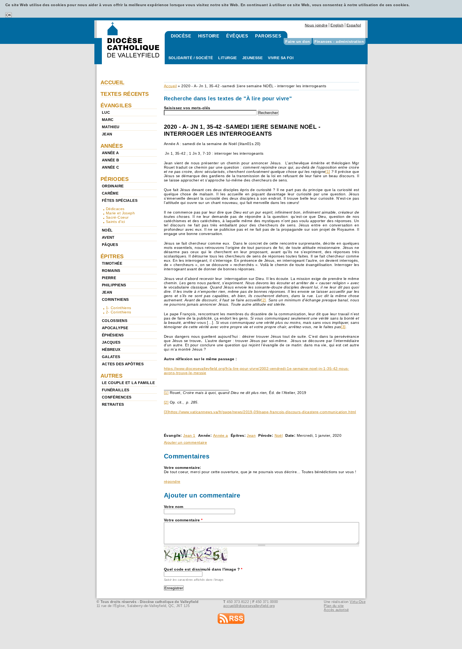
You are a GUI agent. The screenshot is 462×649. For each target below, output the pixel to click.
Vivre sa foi (281, 58)
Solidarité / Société (190, 58)
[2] (263, 300)
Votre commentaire (183, 520)
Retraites (113, 404)
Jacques (111, 342)
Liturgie (227, 58)
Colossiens (114, 320)
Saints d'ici (115, 221)
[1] (327, 171)
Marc (108, 119)
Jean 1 (189, 435)
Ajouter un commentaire (185, 442)
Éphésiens (113, 335)
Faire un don (297, 41)
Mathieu (111, 127)
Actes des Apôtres (123, 364)
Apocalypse (115, 328)
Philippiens (114, 285)
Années (112, 146)
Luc (106, 112)
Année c (110, 167)
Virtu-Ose (357, 602)
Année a (220, 435)
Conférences (117, 397)
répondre (172, 481)
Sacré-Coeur (117, 217)
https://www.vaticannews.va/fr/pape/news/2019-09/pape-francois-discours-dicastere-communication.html (262, 412)
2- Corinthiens (118, 312)
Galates (111, 357)
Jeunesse (252, 58)
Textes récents (125, 94)
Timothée (112, 263)
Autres (112, 376)
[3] (343, 327)
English (337, 25)
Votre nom (173, 506)
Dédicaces (115, 209)
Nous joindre (316, 25)
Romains (111, 270)
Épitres (112, 256)
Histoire (208, 36)
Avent (108, 237)
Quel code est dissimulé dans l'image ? (203, 569)
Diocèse (181, 36)
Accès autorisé (336, 610)
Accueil (170, 86)
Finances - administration (339, 41)
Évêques (237, 36)
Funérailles (115, 390)
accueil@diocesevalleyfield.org (249, 606)
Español (353, 25)
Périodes (115, 179)
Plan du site (334, 606)
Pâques (110, 244)
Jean (251, 435)
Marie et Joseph (120, 213)
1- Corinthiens (118, 308)
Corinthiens (115, 299)
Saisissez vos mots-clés (187, 108)
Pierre (109, 278)
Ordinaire (113, 186)
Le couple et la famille (128, 383)
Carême (110, 193)
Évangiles (116, 105)
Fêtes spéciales (119, 200)
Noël (279, 435)
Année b (110, 160)
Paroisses (268, 36)
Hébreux (111, 349)
